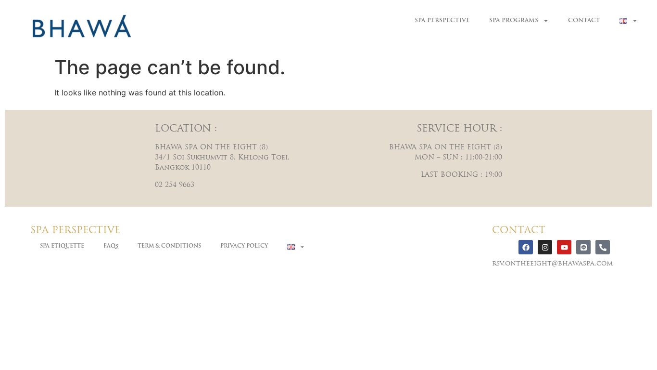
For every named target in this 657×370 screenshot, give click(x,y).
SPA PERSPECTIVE (442, 21)
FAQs (110, 246)
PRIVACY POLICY (244, 246)
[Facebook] (525, 247)
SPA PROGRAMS (513, 21)
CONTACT (584, 21)
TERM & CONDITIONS (169, 246)
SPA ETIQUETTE (62, 246)
